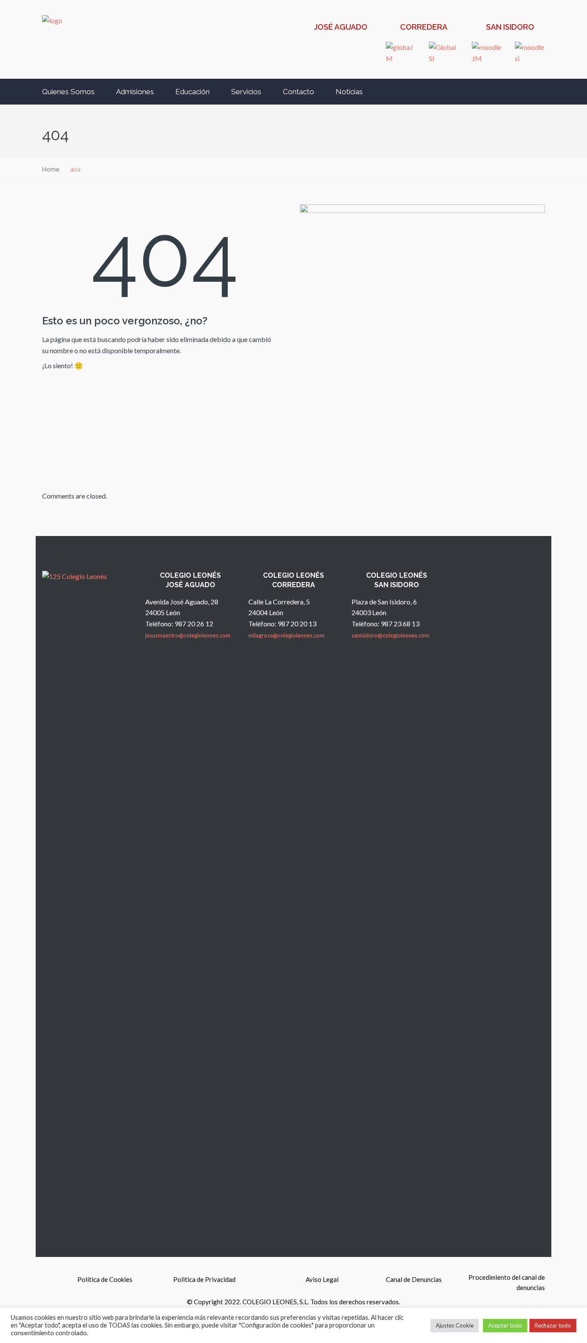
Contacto (298, 91)
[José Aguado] (304, 28)
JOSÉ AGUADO (340, 26)
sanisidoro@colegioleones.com (390, 635)
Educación (192, 91)
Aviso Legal (322, 1279)
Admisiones (135, 91)
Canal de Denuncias (414, 1279)
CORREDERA (423, 26)
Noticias (349, 91)
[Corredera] (390, 28)
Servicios (246, 91)
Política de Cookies (104, 1279)
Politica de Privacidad (204, 1279)
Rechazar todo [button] (553, 1325)
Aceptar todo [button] (505, 1325)
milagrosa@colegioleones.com (286, 635)
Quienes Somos (68, 91)
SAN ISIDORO (510, 26)
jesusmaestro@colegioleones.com (187, 635)
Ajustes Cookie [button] (455, 1325)
